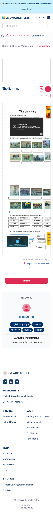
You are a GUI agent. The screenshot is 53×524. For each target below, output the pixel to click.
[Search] (5, 26)
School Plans (9, 421)
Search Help (9, 464)
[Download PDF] (48, 89)
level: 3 (27, 329)
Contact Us (8, 490)
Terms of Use (26, 504)
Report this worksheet (37, 263)
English (38, 329)
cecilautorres (26, 316)
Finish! (26, 280)
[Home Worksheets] (2, 35)
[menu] (49, 17)
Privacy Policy (26, 507)
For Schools (32, 438)
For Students (32, 433)
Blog (5, 469)
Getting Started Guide (37, 416)
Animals (37, 324)
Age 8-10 (15, 329)
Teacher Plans (10, 416)
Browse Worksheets (13, 401)
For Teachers (32, 427)
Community (9, 458)
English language (20, 324)
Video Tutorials (34, 421)
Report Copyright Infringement (18, 484)
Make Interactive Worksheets (18, 396)
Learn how (26, 9)
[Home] (16, 17)
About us (7, 453)
